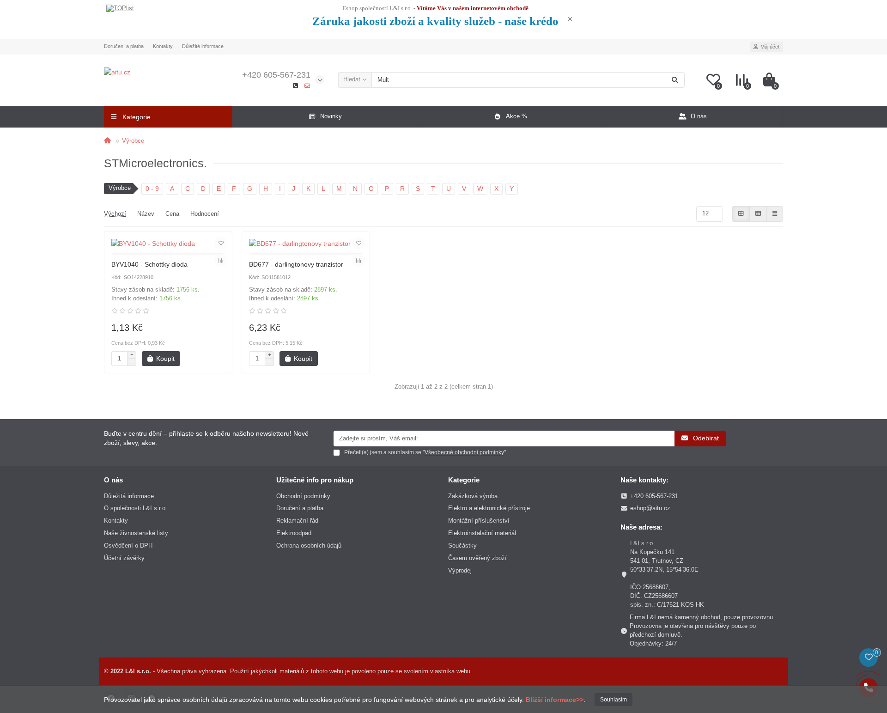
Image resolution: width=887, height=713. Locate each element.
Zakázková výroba (473, 496)
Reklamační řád (297, 520)
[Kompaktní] (774, 214)
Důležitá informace (129, 496)
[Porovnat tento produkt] (220, 260)
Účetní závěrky (124, 558)
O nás (699, 116)
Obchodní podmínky (303, 496)
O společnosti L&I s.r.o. (135, 508)
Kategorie (464, 480)
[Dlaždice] (741, 214)
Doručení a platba (124, 46)
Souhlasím (613, 699)
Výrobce (133, 140)
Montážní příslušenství (479, 520)
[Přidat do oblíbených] (220, 243)
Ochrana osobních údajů (308, 545)
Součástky (462, 545)
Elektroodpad (293, 533)
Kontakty (163, 46)
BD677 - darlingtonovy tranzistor (296, 264)
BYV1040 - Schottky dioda (149, 264)
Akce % (516, 116)
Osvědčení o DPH (128, 545)
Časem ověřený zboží (477, 558)
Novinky (331, 116)
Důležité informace (203, 46)
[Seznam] (758, 214)
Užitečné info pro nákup (314, 480)
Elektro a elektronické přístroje (489, 508)
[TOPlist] (120, 9)
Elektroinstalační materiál (482, 533)
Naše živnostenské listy (136, 533)
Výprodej (460, 570)
